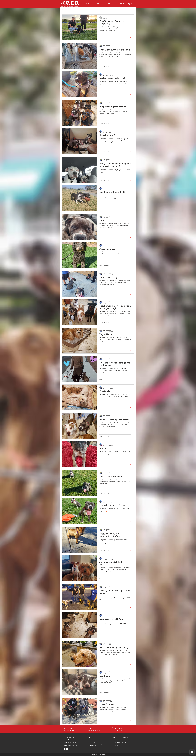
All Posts (64, 9)
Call (113, 742)
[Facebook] (65, 749)
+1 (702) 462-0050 (70, 730)
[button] (132, 10)
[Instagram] (67, 749)
